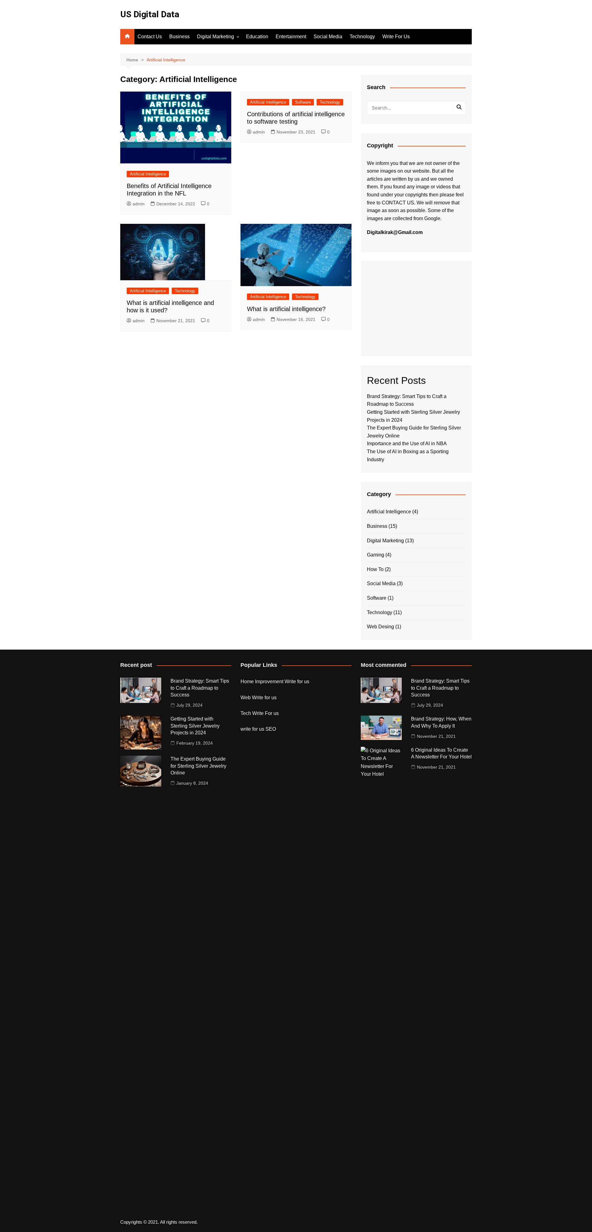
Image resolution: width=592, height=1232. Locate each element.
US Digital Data (149, 14)
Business (179, 36)
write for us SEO (258, 729)
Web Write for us (258, 697)
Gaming (375, 554)
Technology (362, 36)
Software (303, 102)
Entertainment (291, 36)
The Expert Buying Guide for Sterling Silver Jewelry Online (198, 765)
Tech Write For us (259, 713)
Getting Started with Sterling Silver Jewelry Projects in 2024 (195, 725)
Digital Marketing (215, 36)
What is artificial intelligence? (286, 309)
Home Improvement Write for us (274, 681)
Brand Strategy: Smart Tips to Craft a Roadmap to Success (200, 687)
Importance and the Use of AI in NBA (407, 443)
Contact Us (150, 36)
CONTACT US (398, 202)
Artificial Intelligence (148, 174)
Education (257, 36)
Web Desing (380, 626)
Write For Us (396, 36)
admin (139, 203)
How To (375, 569)
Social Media (328, 36)
